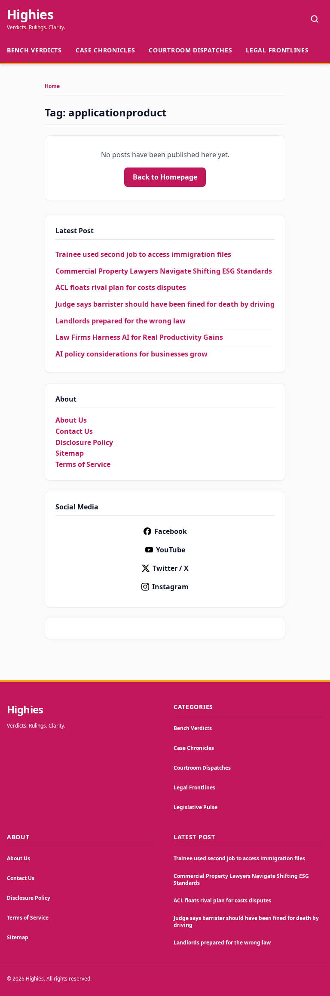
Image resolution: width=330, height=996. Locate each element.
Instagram (170, 586)
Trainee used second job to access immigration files (143, 254)
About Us (71, 420)
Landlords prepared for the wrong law (120, 321)
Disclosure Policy (84, 442)
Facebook (170, 531)
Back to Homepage (165, 177)
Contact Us (74, 431)
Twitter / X (171, 568)
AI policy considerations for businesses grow (131, 354)
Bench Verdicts (34, 50)
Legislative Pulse (195, 807)
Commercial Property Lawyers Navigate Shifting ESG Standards (163, 271)
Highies (30, 14)
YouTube (170, 549)
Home (52, 86)
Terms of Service (82, 464)
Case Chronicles (105, 50)
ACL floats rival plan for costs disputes (120, 287)
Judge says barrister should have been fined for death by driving (165, 304)
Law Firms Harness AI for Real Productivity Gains (139, 337)
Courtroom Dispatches (190, 50)
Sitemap (69, 453)
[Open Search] (314, 18)
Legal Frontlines (277, 50)
